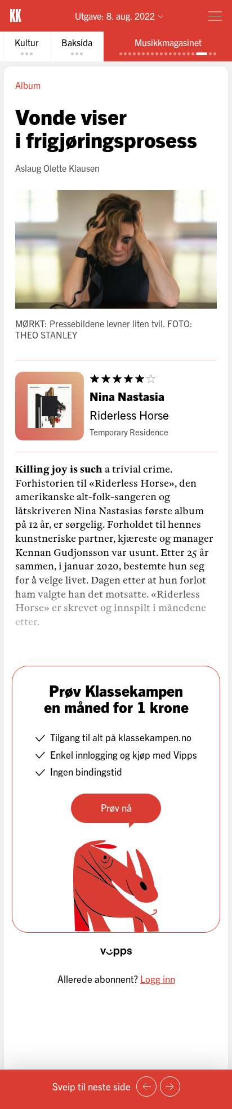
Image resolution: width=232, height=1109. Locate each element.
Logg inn (157, 979)
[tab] (26, 46)
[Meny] (215, 16)
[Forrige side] (146, 1086)
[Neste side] (170, 1086)
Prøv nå (116, 807)
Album (28, 85)
